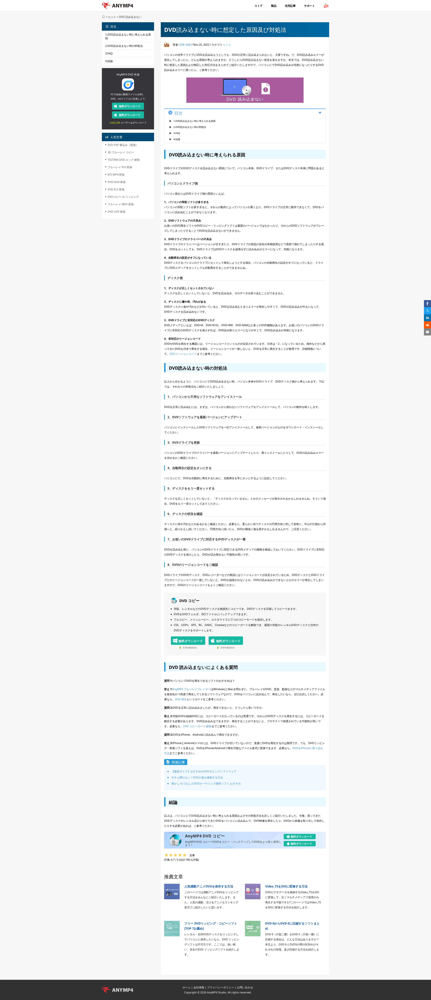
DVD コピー (189, 600)
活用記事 (290, 5)
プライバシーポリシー (220, 987)
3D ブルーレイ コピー (121, 152)
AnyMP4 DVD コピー (205, 836)
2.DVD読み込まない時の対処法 (124, 46)
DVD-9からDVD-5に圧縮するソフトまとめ (292, 925)
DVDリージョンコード (183, 354)
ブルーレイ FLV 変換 (120, 167)
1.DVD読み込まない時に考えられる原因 (194, 120)
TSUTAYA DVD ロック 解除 (124, 160)
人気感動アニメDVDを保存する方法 (208, 886)
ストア (259, 5)
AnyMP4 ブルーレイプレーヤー (192, 689)
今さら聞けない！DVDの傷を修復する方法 (197, 777)
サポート (309, 5)
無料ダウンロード (129, 106)
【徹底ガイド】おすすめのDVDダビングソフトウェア (203, 771)
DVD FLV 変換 (116, 189)
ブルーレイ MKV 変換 (121, 204)
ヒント (112, 17)
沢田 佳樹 (185, 45)
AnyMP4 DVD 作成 (128, 74)
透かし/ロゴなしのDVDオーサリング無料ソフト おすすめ (206, 783)
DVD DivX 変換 (117, 182)
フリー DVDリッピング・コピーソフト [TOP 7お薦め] (210, 925)
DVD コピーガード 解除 (197, 726)
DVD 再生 (181, 699)
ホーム (187, 987)
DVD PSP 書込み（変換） (123, 145)
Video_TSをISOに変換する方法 (286, 886)
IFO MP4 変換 (116, 174)
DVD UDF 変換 (116, 211)
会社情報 (198, 987)
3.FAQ (109, 53)
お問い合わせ (245, 987)
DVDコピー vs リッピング (123, 197)
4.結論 (109, 61)
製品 (273, 5)
